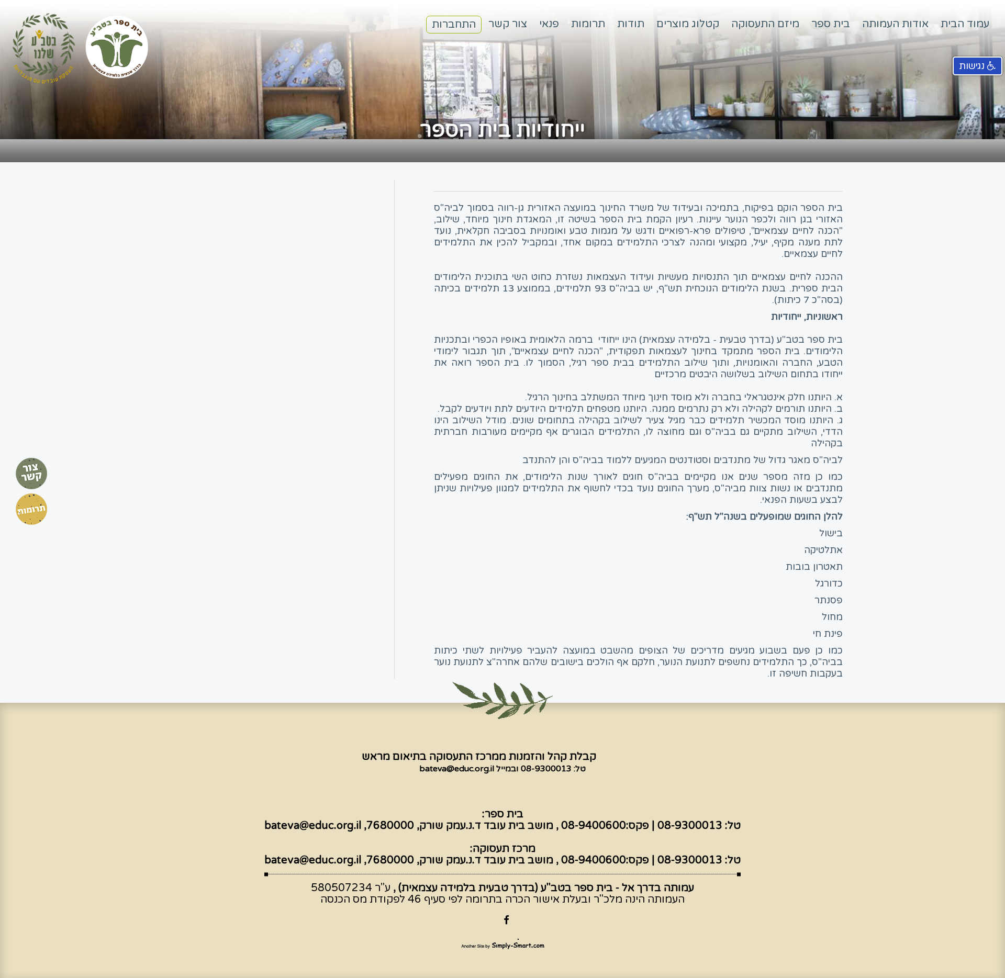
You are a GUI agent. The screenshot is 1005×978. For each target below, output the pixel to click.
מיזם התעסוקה (765, 24)
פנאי (549, 24)
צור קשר (507, 24)
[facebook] (502, 920)
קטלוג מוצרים (687, 24)
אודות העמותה (895, 24)
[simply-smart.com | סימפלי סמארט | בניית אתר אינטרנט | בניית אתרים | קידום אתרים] (502, 944)
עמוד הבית (965, 24)
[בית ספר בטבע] (119, 46)
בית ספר (830, 24)
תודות (630, 24)
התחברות (454, 24)
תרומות (588, 24)
